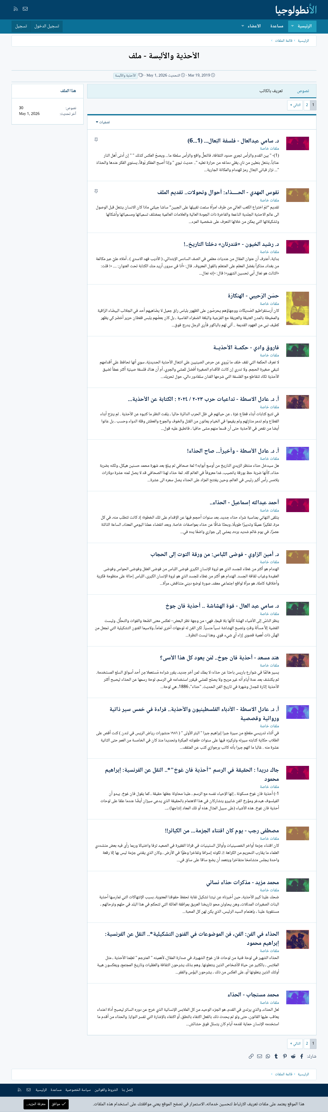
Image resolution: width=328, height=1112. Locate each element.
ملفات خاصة (269, 148)
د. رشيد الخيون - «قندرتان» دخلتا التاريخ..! (231, 244)
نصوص (303, 91)
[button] (292, 26)
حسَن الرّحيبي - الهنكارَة (253, 296)
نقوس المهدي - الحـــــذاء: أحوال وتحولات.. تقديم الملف (218, 193)
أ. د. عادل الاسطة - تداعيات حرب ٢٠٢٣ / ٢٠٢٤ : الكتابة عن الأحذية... (203, 399)
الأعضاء (254, 26)
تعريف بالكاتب (271, 91)
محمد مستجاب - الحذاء (253, 995)
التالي (297, 105)
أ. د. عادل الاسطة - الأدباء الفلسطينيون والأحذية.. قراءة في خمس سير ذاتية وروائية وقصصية (194, 714)
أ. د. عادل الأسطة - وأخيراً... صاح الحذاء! (233, 451)
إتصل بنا (127, 1090)
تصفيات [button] (104, 122)
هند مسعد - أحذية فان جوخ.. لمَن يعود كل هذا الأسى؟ (219, 658)
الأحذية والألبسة (125, 76)
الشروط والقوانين (106, 1090)
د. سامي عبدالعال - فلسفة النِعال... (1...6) (233, 141)
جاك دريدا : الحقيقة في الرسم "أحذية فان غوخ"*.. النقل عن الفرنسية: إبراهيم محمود (192, 775)
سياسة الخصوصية (78, 1090)
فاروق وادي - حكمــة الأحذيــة (246, 348)
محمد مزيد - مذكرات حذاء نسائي (242, 883)
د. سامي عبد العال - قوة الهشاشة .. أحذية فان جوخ (222, 606)
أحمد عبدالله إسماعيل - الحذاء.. (244, 503)
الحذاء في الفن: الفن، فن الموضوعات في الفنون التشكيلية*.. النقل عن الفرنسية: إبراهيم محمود (192, 939)
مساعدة (276, 26)
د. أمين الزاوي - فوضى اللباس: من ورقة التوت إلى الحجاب (214, 555)
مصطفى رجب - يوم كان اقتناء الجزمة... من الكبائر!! (222, 831)
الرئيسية (305, 26)
